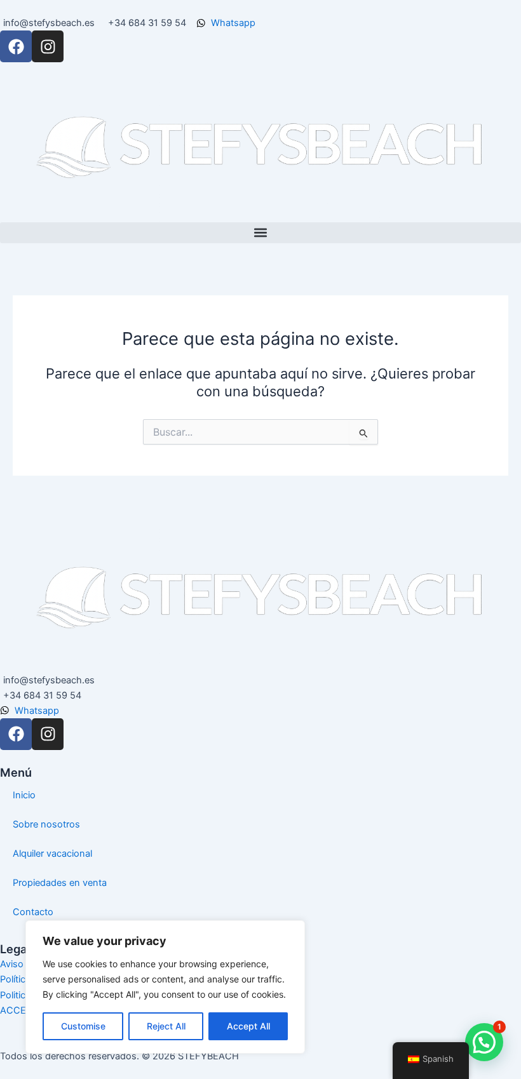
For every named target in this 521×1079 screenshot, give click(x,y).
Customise (83, 1026)
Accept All (248, 1026)
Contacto (33, 912)
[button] (260, 232)
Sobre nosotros (46, 824)
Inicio (24, 795)
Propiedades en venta (60, 882)
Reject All (166, 1026)
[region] (165, 987)
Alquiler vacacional (52, 853)
